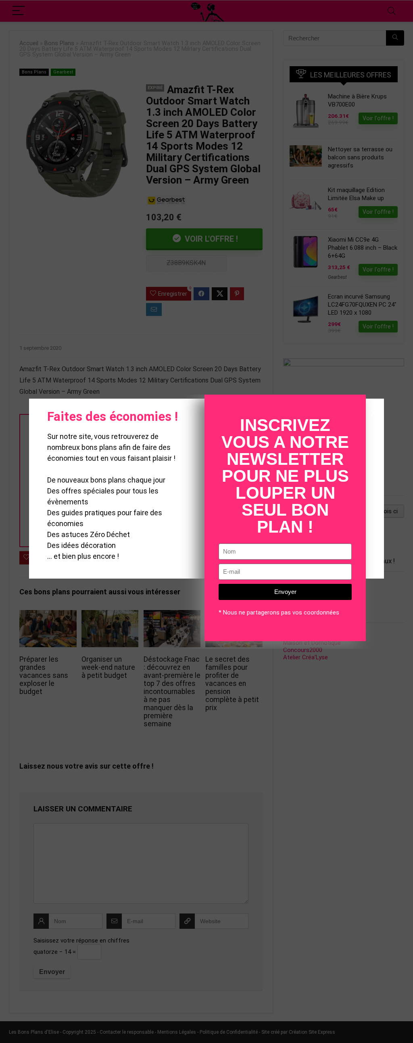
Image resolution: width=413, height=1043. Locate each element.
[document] (206, 521)
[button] (374, 413)
